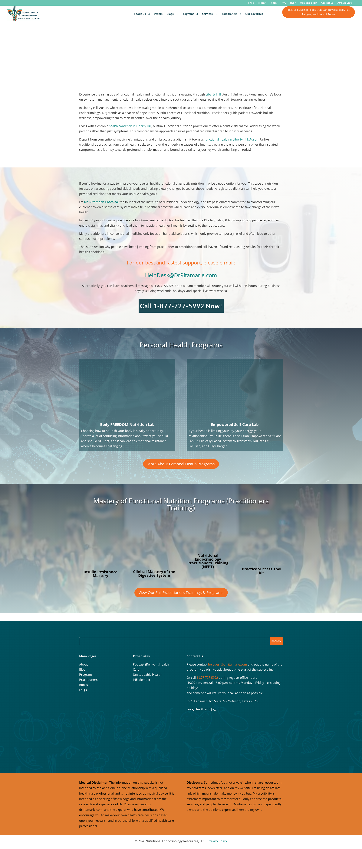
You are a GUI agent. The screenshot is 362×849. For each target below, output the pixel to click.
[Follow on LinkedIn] (111, 702)
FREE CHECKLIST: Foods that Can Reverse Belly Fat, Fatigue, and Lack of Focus (318, 12)
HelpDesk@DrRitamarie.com (181, 275)
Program (85, 674)
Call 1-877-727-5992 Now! (181, 306)
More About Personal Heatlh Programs (181, 463)
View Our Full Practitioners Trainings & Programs (181, 592)
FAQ (284, 3)
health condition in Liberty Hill (130, 126)
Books (83, 685)
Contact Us (327, 3)
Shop (251, 3)
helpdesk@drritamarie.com (227, 664)
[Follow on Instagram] (93, 702)
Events (158, 14)
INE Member (141, 680)
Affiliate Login (345, 3)
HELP (293, 3)
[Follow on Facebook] (83, 702)
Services (207, 14)
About (83, 664)
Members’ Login (308, 3)
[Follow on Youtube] (102, 702)
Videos (274, 3)
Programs (188, 14)
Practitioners (229, 14)
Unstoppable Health (147, 674)
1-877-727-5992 (207, 678)
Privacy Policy (217, 841)
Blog (82, 669)
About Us (140, 14)
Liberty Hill (213, 94)
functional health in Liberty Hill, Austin (231, 139)
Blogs (170, 14)
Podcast (262, 3)
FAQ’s (83, 690)
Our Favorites (254, 14)
